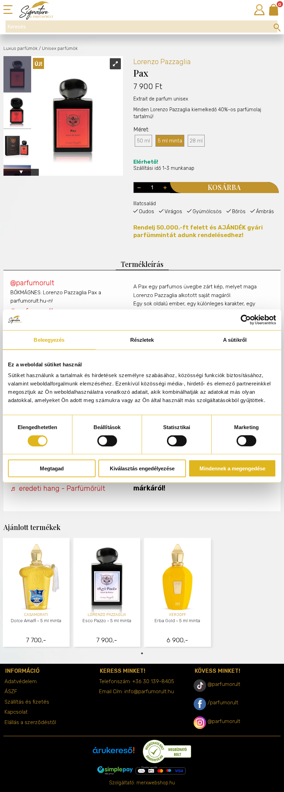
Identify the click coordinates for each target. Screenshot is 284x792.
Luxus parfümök (20, 48)
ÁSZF (11, 691)
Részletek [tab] (142, 339)
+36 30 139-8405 (153, 681)
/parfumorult (222, 702)
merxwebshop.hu (155, 783)
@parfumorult (32, 283)
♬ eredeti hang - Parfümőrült (57, 488)
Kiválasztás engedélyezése (142, 468)
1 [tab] (142, 653)
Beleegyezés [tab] (49, 339)
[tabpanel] (36, 593)
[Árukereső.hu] (113, 752)
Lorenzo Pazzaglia (162, 62)
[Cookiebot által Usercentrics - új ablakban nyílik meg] (245, 319)
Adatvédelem (21, 681)
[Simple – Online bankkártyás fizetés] (142, 770)
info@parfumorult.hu (149, 691)
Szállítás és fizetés (27, 702)
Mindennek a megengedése (232, 468)
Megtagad (52, 468)
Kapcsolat (16, 712)
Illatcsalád (144, 204)
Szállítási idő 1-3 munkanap (163, 165)
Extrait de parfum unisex (160, 99)
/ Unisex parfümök (58, 48)
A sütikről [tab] (235, 339)
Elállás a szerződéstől (30, 722)
